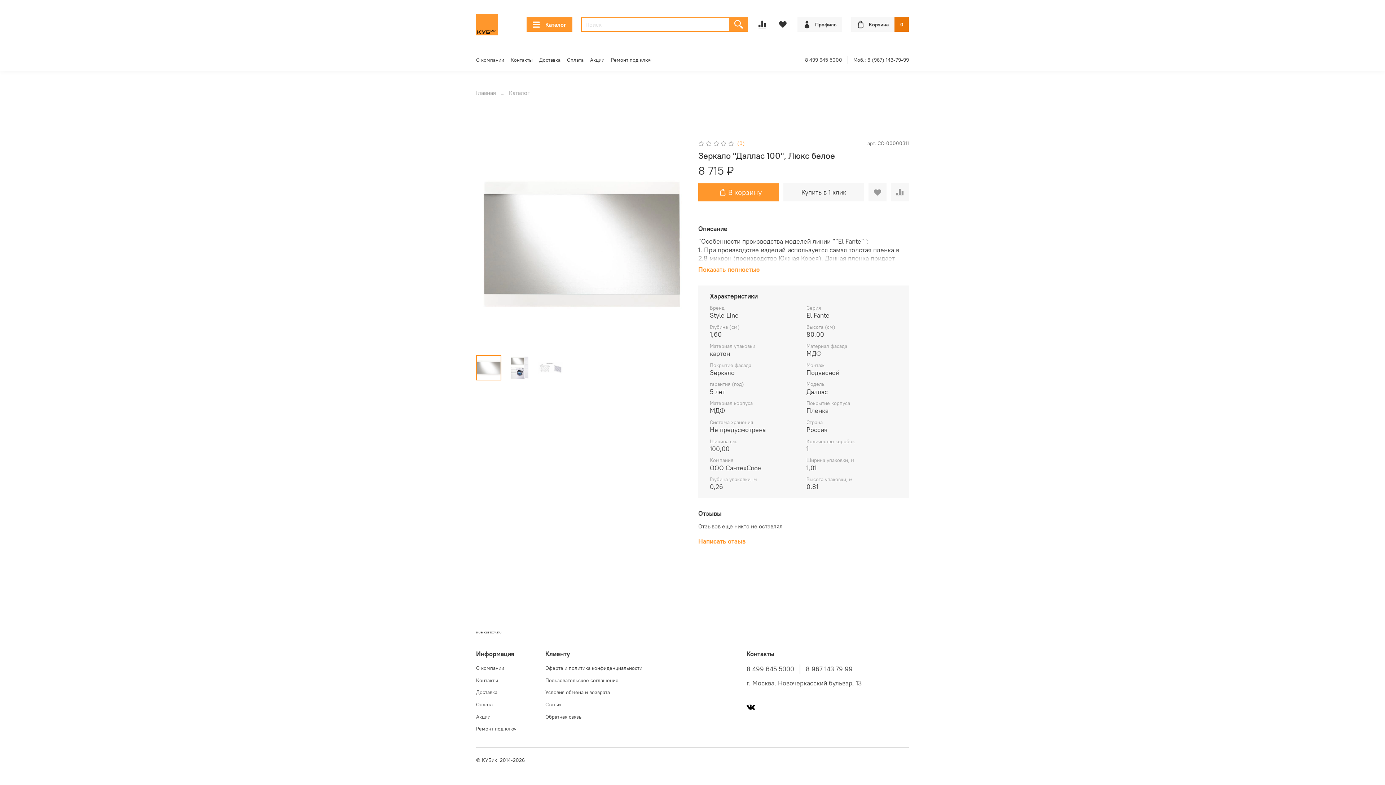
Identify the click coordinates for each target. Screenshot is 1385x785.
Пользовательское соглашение (582, 680)
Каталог (555, 24)
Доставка (549, 60)
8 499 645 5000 (823, 60)
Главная (486, 92)
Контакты (522, 60)
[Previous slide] (487, 244)
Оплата (575, 60)
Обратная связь (563, 717)
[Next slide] (675, 244)
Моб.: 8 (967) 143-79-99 (881, 60)
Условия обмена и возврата (577, 692)
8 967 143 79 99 (829, 669)
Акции (597, 60)
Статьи (553, 704)
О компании (490, 60)
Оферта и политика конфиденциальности (593, 668)
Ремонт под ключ (631, 60)
